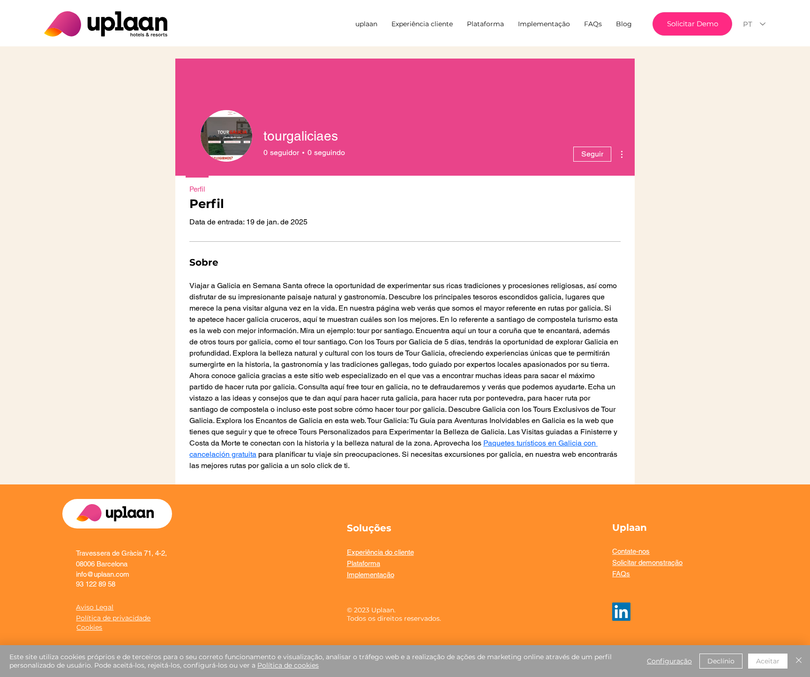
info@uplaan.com (102, 574)
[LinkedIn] (621, 612)
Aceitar (768, 661)
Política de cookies (288, 665)
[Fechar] (798, 661)
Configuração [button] (669, 661)
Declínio (721, 661)
